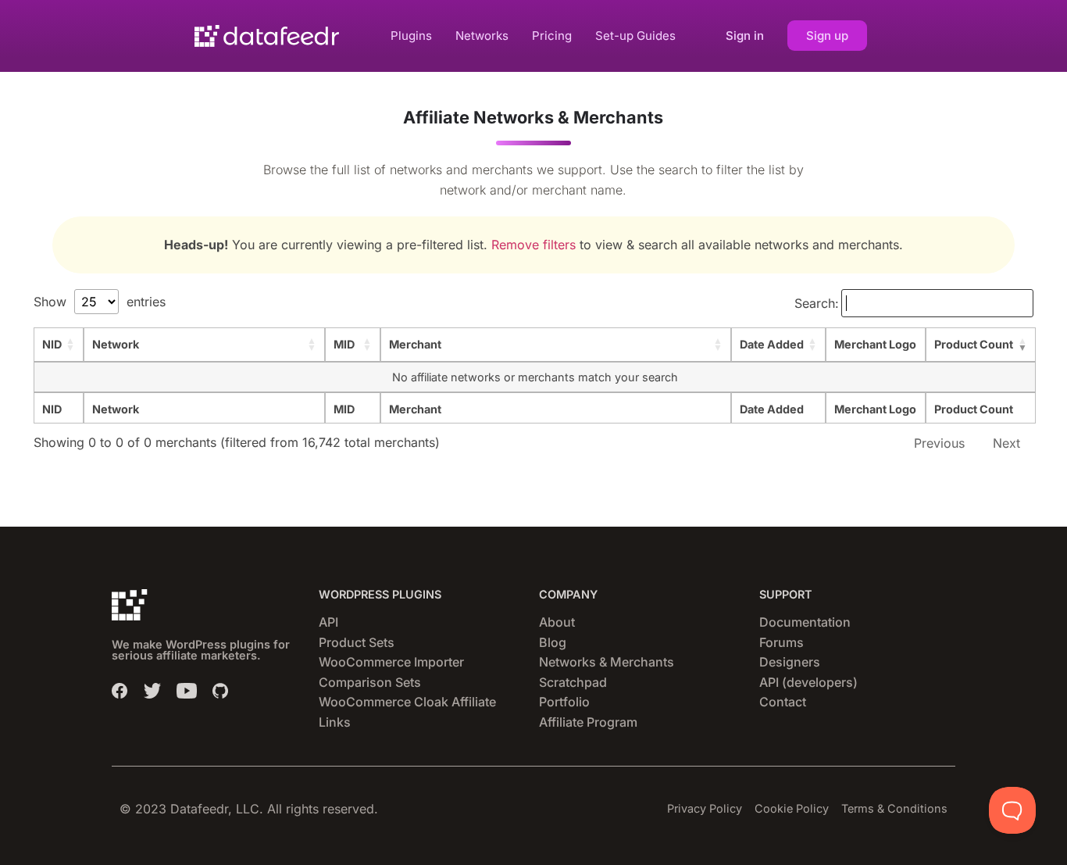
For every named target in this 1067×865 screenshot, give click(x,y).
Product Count (973, 344)
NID (52, 344)
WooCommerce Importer (391, 662)
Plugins (411, 35)
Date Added (772, 344)
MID (344, 344)
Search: (816, 303)
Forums (781, 642)
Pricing (552, 35)
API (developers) (808, 682)
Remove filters (533, 244)
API (328, 622)
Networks (482, 35)
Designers (789, 662)
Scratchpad (573, 682)
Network (115, 344)
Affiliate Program (588, 722)
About (557, 622)
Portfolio (564, 702)
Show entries (100, 301)
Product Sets (356, 642)
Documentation (805, 622)
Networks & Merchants (606, 662)
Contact (782, 702)
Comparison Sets (370, 682)
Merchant (415, 344)
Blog (552, 642)
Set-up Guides (635, 35)
